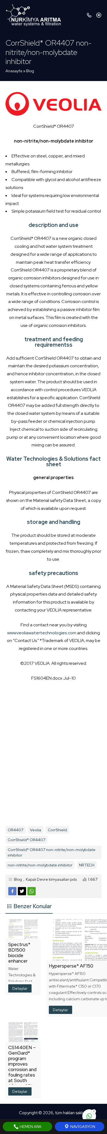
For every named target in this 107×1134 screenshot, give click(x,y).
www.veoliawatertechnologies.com (41, 633)
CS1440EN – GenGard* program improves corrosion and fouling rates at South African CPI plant (22, 1069)
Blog (30, 70)
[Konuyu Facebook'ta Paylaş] (12, 891)
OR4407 (15, 829)
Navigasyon (82, 1126)
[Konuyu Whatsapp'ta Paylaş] (31, 891)
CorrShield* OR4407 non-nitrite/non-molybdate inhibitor (51, 852)
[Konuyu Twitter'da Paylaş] (22, 891)
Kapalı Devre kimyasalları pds (51, 879)
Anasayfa (13, 70)
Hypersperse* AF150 (71, 966)
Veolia (35, 829)
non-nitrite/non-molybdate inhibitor (40, 865)
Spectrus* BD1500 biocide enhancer (19, 952)
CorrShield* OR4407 (26, 839)
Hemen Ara (30, 1126)
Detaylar (19, 988)
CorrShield (57, 829)
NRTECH (86, 865)
